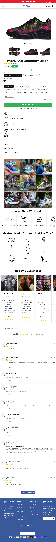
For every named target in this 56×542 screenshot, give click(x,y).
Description (8, 144)
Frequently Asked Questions (28, 108)
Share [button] (9, 351)
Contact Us (33, 504)
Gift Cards (19, 508)
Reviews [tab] (4, 339)
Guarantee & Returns (11, 152)
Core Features (9, 141)
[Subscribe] (53, 518)
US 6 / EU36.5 (20, 86)
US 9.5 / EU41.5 (42, 89)
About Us (19, 504)
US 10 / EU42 (9, 93)
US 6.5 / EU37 (32, 86)
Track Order (33, 508)
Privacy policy (33, 540)
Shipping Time (8, 148)
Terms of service (40, 540)
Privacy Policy (34, 514)
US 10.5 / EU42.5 (21, 93)
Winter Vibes (20, 516)
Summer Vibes (21, 519)
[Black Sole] (5, 81)
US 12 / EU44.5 (9, 96)
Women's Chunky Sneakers (13, 75)
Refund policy (25, 540)
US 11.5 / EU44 (44, 93)
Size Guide (49, 99)
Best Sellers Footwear (20, 512)
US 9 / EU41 (31, 89)
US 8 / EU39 (8, 89)
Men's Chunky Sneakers (31, 75)
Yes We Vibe (17, 540)
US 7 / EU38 (42, 86)
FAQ (31, 511)
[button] (3, 5)
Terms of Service (34, 517)
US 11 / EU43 (33, 93)
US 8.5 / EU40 (20, 89)
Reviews (6, 156)
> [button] (28, 492)
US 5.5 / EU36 (9, 86)
